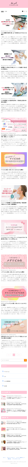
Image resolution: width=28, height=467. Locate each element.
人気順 (5, 11)
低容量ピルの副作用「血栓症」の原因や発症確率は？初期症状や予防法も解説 (16, 449)
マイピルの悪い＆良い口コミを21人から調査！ (12, 169)
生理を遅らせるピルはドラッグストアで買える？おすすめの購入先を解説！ (14, 337)
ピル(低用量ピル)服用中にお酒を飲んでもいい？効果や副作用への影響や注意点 (17, 442)
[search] (25, 360)
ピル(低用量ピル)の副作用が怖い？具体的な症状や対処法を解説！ (13, 101)
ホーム (4, 457)
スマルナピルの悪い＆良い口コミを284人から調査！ (16, 430)
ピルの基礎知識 (7, 381)
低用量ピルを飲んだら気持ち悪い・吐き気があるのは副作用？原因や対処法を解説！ (16, 404)
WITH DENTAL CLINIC (16, 458)
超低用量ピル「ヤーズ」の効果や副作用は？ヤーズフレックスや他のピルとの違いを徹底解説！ (16, 411)
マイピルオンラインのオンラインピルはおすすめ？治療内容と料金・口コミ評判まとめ (14, 238)
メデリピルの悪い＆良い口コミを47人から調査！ (13, 272)
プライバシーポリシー (11, 457)
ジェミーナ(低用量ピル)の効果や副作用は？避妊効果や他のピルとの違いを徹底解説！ (13, 203)
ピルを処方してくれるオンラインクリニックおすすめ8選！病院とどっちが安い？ (14, 136)
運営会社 (9, 458)
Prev (9, 354)
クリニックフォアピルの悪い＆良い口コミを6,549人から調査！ (14, 304)
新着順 (2, 11)
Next (19, 354)
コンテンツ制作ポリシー (20, 457)
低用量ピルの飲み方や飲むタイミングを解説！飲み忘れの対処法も (14, 68)
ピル (5, 376)
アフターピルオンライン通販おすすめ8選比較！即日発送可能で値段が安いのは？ (17, 423)
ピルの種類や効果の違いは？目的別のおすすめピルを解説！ (14, 33)
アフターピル (6, 371)
